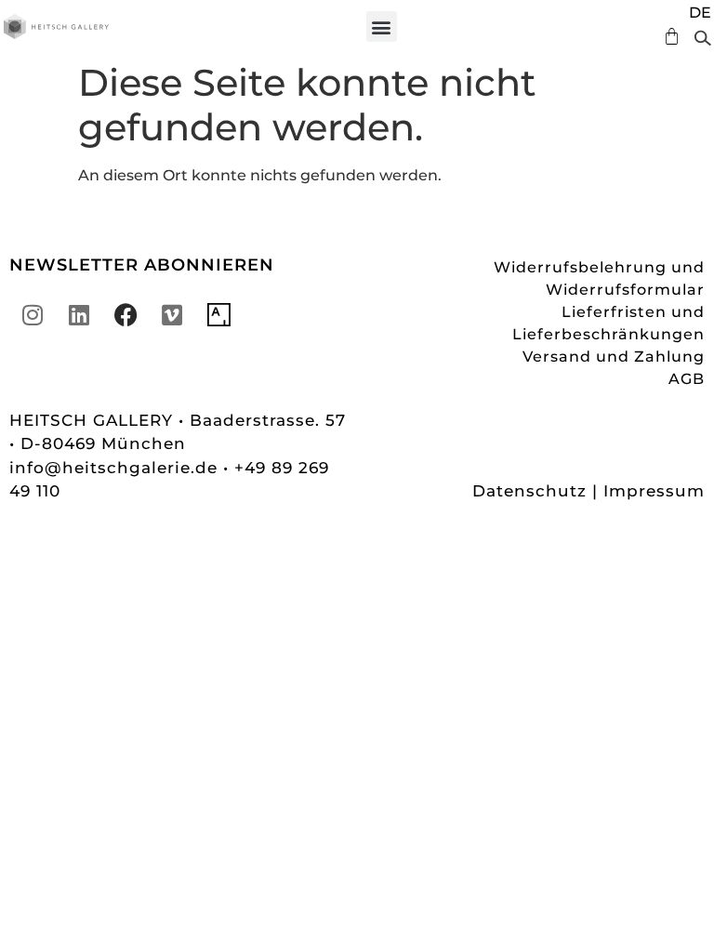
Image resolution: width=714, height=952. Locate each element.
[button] (381, 26)
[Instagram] (32, 315)
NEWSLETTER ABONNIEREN (141, 265)
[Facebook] (125, 315)
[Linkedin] (79, 315)
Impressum (654, 491)
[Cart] (667, 37)
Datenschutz (529, 491)
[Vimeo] (172, 315)
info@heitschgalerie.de (116, 467)
